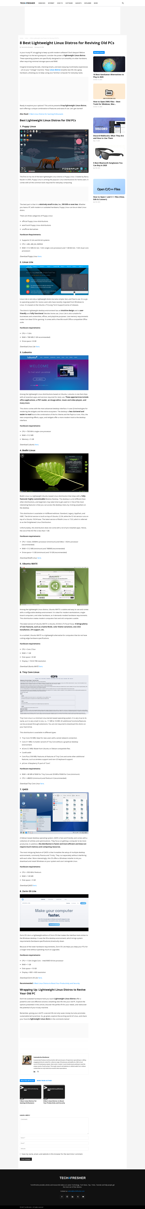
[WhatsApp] (22, 1045)
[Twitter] (31, 1045)
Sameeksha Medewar (27, 47)
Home (21, 38)
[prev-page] (21, 1107)
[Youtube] (83, 1197)
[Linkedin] (35, 1045)
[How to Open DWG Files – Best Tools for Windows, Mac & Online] (109, 91)
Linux (26, 38)
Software (69, 3)
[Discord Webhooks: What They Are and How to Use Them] (109, 125)
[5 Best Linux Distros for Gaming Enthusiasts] (30, 1092)
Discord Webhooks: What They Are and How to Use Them (108, 137)
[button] (122, 3)
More (96, 3)
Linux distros (55, 70)
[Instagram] (67, 1197)
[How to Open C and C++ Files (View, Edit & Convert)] (109, 187)
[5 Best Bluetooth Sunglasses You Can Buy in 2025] (109, 152)
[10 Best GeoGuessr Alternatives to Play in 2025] (109, 64)
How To (60, 3)
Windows (41, 3)
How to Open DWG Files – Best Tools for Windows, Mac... (106, 102)
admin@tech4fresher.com (76, 1191)
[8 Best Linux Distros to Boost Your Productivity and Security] (54, 1092)
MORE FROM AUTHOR (44, 1080)
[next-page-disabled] (24, 1107)
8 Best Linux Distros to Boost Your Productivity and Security (56, 983)
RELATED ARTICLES (27, 1080)
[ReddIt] (40, 1045)
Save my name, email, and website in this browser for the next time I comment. (52, 1154)
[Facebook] (26, 1045)
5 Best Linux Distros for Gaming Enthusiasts (46, 114)
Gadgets (78, 3)
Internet (51, 3)
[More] (45, 1045)
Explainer (87, 3)
